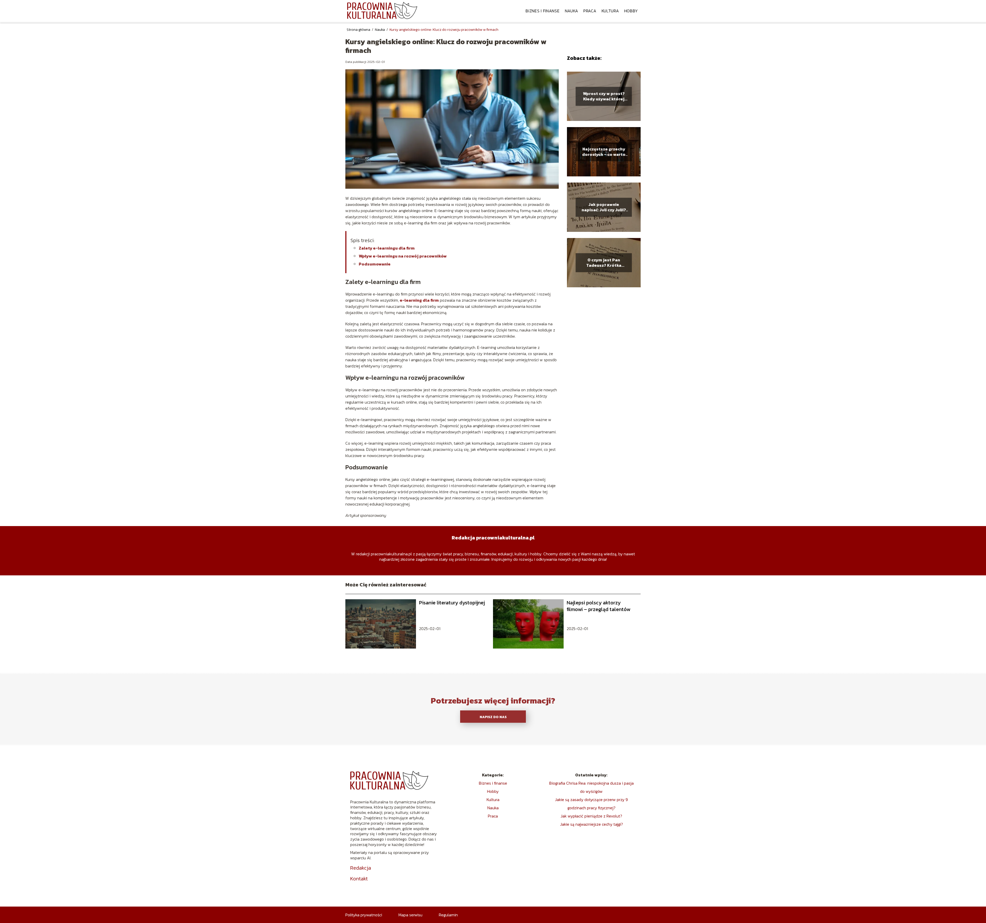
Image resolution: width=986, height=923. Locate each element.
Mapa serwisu (410, 915)
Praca (589, 11)
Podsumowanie (375, 264)
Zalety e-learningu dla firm (387, 248)
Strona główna (359, 29)
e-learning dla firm (419, 300)
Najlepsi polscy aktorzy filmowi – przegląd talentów (598, 606)
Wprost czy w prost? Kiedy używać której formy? (604, 96)
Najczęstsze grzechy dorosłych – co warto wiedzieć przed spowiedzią (603, 152)
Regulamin (448, 915)
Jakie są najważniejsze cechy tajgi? (591, 824)
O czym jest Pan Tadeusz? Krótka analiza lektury (603, 263)
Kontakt (359, 878)
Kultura (610, 11)
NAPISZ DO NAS (493, 716)
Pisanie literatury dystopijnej (452, 602)
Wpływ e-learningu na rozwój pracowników (403, 256)
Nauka (572, 11)
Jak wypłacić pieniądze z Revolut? (591, 816)
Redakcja (360, 867)
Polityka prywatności (363, 915)
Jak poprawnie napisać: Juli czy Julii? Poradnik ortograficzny (604, 207)
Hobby (631, 11)
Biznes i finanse (543, 11)
